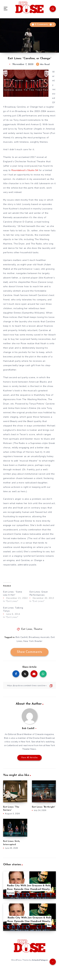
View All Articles (29, 758)
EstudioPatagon (40, 960)
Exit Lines (26, 629)
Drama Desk (39, 738)
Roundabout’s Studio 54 (24, 170)
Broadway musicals (39, 637)
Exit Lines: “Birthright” (43, 807)
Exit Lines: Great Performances (39, 593)
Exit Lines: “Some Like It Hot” (12, 593)
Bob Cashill (22, 637)
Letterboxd (12, 745)
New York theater (32, 641)
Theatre (38, 629)
